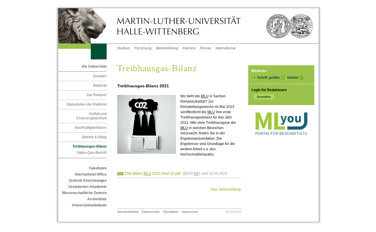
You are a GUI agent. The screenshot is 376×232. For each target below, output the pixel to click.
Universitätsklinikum (89, 205)
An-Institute (97, 199)
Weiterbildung (167, 48)
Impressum (190, 211)
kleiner (293, 78)
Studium (123, 48)
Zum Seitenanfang (225, 189)
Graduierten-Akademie (87, 187)
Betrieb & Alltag (94, 137)
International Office (91, 174)
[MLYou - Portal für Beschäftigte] (281, 141)
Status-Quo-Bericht (91, 153)
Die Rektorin (97, 95)
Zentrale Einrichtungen (88, 180)
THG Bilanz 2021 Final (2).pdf (152, 173)
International (226, 48)
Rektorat (100, 86)
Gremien (100, 76)
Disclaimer (170, 211)
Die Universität (94, 66)
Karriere (189, 48)
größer (274, 78)
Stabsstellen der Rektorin (86, 104)
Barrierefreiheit (128, 211)
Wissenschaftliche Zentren (84, 193)
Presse (205, 48)
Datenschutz (151, 211)
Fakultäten (98, 168)
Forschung (143, 48)
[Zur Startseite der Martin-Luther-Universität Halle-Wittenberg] (87, 26)
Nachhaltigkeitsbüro (91, 128)
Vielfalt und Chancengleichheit (91, 116)
